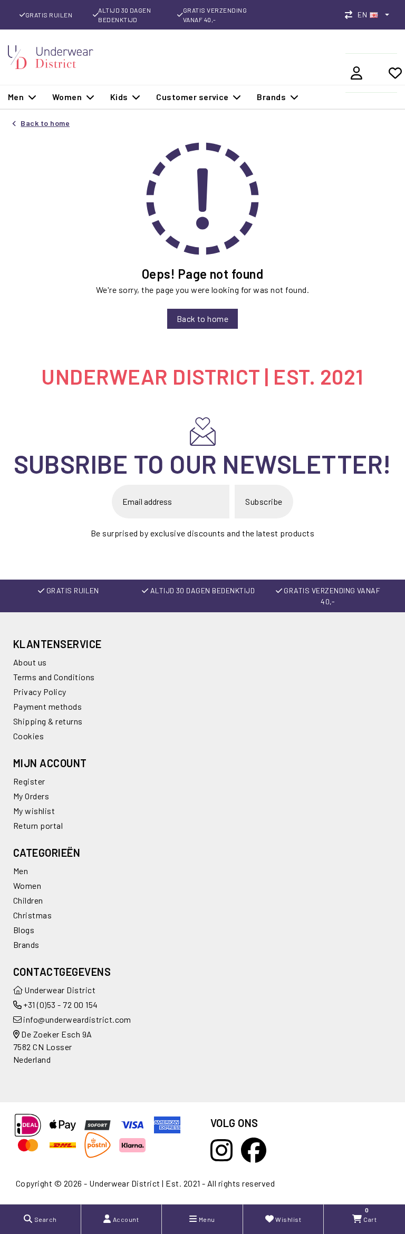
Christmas (32, 915)
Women (27, 885)
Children (28, 900)
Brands (26, 944)
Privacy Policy (39, 692)
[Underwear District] (50, 56)
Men (20, 871)
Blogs (23, 930)
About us (30, 662)
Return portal (38, 825)
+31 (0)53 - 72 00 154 (60, 1005)
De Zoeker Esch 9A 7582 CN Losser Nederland (52, 1046)
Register (29, 781)
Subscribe (263, 501)
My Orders (31, 796)
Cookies (28, 736)
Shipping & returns (48, 721)
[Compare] (351, 14)
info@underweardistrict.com (77, 1019)
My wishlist (34, 811)
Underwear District (59, 990)
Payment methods (47, 706)
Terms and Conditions (54, 677)
